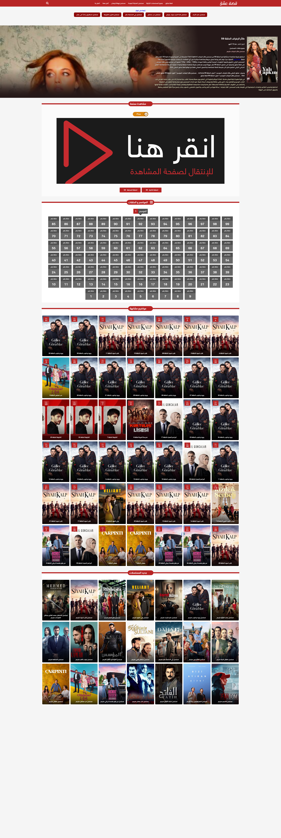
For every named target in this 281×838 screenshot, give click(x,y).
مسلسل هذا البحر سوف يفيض (176, 14)
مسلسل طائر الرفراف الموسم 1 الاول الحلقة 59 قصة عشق (220, 75)
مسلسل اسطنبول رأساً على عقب (87, 14)
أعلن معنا (106, 3)
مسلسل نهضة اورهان (118, 3)
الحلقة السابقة (130, 190)
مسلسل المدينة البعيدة (136, 3)
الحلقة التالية (152, 190)
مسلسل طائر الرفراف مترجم (236, 51)
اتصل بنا (97, 3)
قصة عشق (169, 3)
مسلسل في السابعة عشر (133, 14)
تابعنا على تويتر (140, 10)
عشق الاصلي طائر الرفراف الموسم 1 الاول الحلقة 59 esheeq (218, 73)
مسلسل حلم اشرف (198, 14)
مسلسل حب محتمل (154, 14)
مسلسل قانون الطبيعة (111, 14)
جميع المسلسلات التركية (154, 3)
